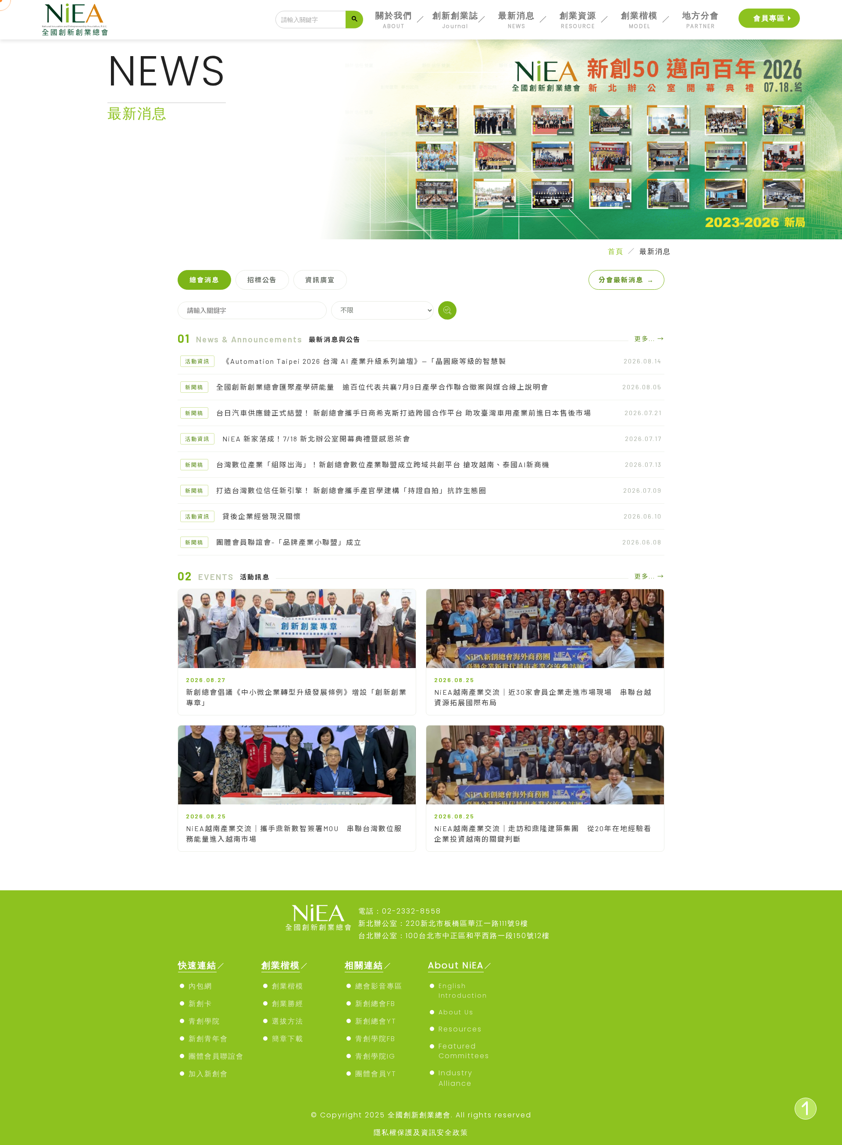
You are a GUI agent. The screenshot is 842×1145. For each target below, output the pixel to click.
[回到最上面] (806, 1109)
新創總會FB (375, 1004)
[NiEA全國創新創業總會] (75, 20)
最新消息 (516, 20)
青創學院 (204, 1021)
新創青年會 (208, 1039)
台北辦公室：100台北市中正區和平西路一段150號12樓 (454, 936)
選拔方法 (287, 1021)
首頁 (616, 251)
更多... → (649, 338)
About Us (456, 1012)
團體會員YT (375, 1074)
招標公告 (262, 280)
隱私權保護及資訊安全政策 (421, 1132)
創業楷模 (639, 20)
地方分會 (700, 20)
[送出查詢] (354, 19)
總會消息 (204, 280)
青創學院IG (375, 1056)
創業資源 (578, 20)
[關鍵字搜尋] (447, 310)
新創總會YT (375, 1021)
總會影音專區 (379, 986)
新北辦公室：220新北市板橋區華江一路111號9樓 (443, 923)
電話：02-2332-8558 (399, 911)
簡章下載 (287, 1039)
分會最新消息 (626, 280)
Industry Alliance (456, 1078)
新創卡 (200, 1004)
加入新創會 (208, 1074)
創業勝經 (287, 1004)
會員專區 (769, 18)
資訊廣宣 (320, 280)
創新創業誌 (455, 20)
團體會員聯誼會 (216, 1056)
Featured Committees (464, 1051)
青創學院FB (375, 1039)
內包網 (200, 986)
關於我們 (393, 20)
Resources (460, 1029)
